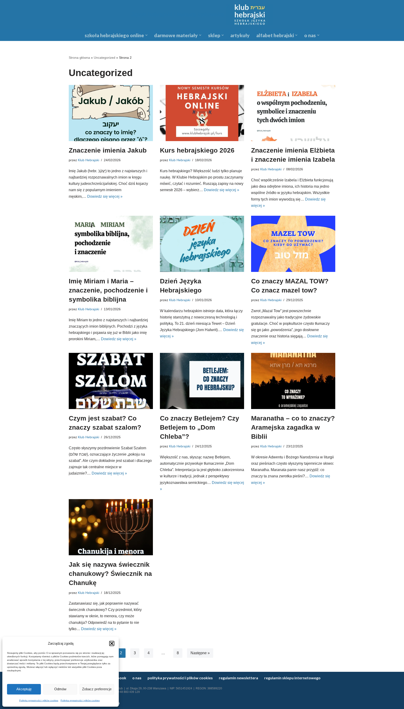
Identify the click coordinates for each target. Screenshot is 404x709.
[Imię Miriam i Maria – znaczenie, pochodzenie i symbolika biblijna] (111, 244)
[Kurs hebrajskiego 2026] (202, 113)
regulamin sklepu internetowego (292, 678)
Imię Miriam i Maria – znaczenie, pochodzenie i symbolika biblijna (108, 290)
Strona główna (79, 57)
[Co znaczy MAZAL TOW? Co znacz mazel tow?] (293, 244)
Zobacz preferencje (97, 689)
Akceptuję (24, 689)
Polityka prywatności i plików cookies (38, 700)
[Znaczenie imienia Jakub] (111, 113)
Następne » (200, 653)
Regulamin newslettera (238, 678)
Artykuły (240, 35)
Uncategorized (104, 57)
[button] (111, 643)
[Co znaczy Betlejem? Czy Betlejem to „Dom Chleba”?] (202, 381)
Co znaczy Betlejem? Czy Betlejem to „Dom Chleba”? (199, 427)
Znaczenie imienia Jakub (108, 150)
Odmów (60, 689)
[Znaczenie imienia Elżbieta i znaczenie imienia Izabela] (293, 113)
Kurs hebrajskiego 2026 (197, 150)
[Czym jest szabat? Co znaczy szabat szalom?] (111, 381)
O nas (136, 678)
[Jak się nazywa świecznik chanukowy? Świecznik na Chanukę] (111, 527)
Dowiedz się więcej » (105, 196)
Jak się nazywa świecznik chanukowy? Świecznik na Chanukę (110, 573)
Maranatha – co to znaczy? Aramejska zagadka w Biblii (293, 427)
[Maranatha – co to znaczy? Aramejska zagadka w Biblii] (293, 381)
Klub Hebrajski (88, 160)
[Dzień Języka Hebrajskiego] (202, 244)
